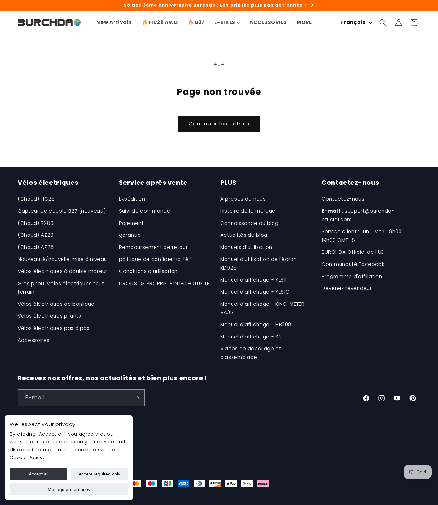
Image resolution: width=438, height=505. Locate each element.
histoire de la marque (247, 211)
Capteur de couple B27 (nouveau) (61, 211)
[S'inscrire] (136, 397)
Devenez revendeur (347, 288)
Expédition (132, 198)
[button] (383, 22)
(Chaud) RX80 (36, 223)
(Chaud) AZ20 (36, 235)
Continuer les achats (219, 123)
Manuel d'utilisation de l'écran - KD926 (260, 263)
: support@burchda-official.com (358, 215)
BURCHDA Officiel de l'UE (353, 252)
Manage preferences (69, 489)
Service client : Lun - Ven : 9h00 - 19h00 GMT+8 (364, 236)
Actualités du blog (243, 235)
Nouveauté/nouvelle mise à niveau (62, 259)
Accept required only (99, 473)
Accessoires (33, 340)
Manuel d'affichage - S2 (251, 336)
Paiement (131, 223)
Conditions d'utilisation (148, 271)
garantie (130, 235)
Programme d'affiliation (352, 276)
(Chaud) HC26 (36, 198)
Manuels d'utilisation (246, 247)
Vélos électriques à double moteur (62, 271)
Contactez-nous (343, 198)
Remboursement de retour (153, 247)
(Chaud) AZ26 (36, 247)
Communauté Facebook (353, 264)
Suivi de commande (144, 211)
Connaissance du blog (249, 223)
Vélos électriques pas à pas (54, 328)
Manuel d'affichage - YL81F (254, 280)
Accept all (38, 473)
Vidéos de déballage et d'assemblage (250, 353)
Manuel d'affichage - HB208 (255, 324)
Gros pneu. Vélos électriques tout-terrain (62, 287)
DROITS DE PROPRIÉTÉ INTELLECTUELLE (164, 283)
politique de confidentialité (154, 259)
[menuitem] (114, 22)
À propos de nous (243, 198)
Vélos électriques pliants (49, 315)
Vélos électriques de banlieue (56, 304)
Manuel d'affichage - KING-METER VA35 (262, 308)
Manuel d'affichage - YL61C (255, 291)
